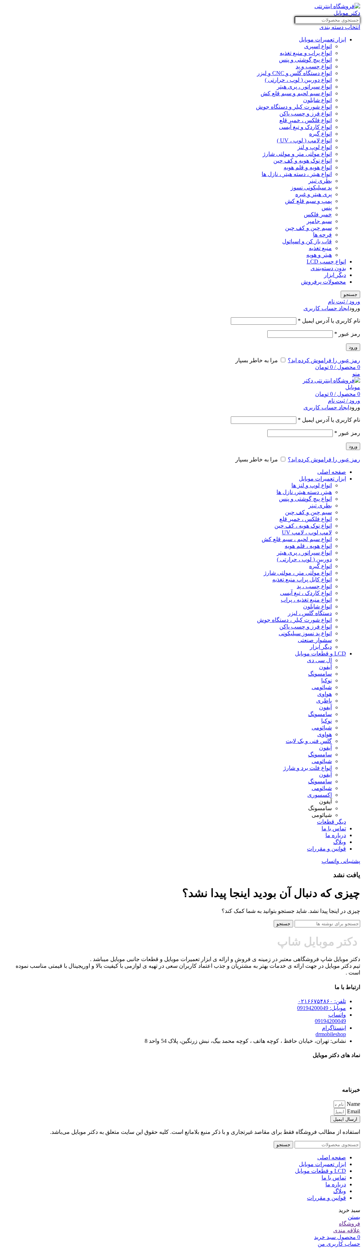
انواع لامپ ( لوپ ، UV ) (304, 140)
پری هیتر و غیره (313, 194)
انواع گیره (320, 134)
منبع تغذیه (320, 248)
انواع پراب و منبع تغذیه (306, 53)
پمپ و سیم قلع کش (308, 201)
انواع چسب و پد (314, 66)
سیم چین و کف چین (308, 228)
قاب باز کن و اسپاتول (307, 241)
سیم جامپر (319, 221)
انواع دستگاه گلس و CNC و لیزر (294, 73)
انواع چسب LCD (326, 261)
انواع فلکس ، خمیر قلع (305, 120)
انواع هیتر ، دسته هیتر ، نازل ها (297, 174)
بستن (354, 1217)
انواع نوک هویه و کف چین (302, 161)
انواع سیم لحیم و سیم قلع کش (296, 93)
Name (352, 1104)
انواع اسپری (318, 46)
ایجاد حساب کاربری (326, 308)
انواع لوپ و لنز (314, 147)
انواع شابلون (317, 100)
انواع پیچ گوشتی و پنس (305, 60)
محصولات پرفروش (323, 282)
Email (353, 1111)
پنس (327, 208)
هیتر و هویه (319, 255)
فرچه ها (322, 235)
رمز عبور (347, 334)
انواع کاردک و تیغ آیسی (305, 127)
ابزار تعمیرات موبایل (322, 39)
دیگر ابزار (335, 275)
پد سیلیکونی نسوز (311, 187)
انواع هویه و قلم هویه (308, 167)
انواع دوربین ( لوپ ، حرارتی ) (298, 80)
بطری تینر (320, 181)
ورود (353, 347)
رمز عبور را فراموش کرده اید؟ (324, 360)
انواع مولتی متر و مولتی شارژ (297, 154)
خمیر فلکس (318, 214)
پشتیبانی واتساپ (341, 861)
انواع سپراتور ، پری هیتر (304, 87)
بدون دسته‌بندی (328, 268)
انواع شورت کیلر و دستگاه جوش (294, 107)
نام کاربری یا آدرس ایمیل (329, 321)
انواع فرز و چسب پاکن (305, 113)
